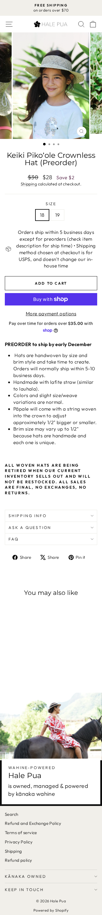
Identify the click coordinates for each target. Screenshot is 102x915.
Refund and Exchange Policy (33, 823)
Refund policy (18, 860)
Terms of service (21, 832)
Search (11, 814)
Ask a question (29, 527)
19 (57, 215)
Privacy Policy (19, 842)
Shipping (29, 184)
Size (51, 203)
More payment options (51, 313)
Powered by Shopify (51, 910)
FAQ (13, 539)
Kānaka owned (25, 876)
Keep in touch (24, 889)
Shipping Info (27, 515)
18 (42, 215)
